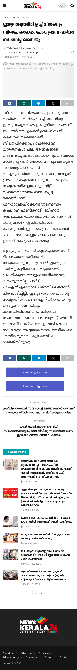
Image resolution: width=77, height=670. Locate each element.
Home (6, 17)
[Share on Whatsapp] (24, 103)
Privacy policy (11, 657)
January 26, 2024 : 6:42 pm (24, 52)
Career (48, 657)
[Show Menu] (4, 5)
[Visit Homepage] (32, 5)
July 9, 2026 (29, 481)
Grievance (31, 657)
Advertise (26, 653)
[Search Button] (72, 5)
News (16, 17)
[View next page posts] (42, 592)
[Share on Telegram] (38, 103)
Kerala (25, 17)
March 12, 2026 (31, 563)
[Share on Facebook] (9, 103)
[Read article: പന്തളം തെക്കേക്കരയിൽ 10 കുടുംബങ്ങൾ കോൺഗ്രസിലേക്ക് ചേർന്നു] (10, 538)
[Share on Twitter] (53, 103)
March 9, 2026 (31, 584)
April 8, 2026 (30, 543)
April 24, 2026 (30, 510)
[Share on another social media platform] (67, 103)
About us (8, 653)
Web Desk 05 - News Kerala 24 (24, 48)
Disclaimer (45, 653)
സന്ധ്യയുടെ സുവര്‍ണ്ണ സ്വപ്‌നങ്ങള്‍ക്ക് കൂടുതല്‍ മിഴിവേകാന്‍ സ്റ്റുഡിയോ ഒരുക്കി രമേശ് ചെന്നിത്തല (45, 555)
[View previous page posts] (35, 592)
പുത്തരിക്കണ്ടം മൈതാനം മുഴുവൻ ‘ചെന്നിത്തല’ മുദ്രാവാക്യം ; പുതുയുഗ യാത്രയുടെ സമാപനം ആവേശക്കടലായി (44, 575)
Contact (64, 657)
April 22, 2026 (30, 526)
